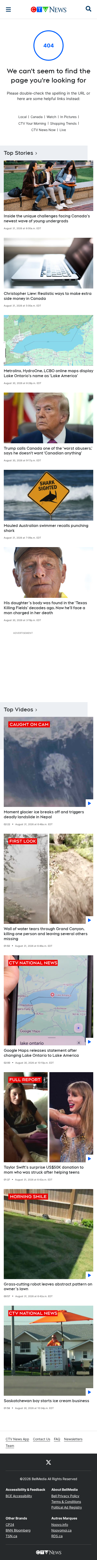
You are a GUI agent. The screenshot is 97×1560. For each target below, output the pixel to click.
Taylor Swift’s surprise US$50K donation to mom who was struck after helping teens (44, 1170)
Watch (51, 117)
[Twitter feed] (48, 1462)
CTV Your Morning (32, 123)
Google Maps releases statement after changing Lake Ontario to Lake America (41, 1053)
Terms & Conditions (66, 1502)
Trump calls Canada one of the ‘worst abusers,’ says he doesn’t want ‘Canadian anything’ (48, 451)
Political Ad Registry (66, 1507)
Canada (37, 117)
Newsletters (73, 1439)
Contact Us (41, 1439)
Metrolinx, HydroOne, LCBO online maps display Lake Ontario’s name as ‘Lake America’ (48, 373)
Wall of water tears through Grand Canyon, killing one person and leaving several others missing (46, 934)
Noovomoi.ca (61, 1530)
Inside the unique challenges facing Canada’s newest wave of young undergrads (47, 218)
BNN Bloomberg (18, 1530)
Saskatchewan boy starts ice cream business (46, 1401)
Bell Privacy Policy (65, 1496)
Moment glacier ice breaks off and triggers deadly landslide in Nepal (44, 814)
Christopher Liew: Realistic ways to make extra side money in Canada (48, 296)
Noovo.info (59, 1525)
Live (63, 130)
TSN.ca (11, 1536)
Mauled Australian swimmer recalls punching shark (46, 528)
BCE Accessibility (19, 1496)
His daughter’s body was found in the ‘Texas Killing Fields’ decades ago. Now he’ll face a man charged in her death (45, 608)
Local (22, 117)
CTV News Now (43, 130)
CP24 (10, 1525)
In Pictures (68, 117)
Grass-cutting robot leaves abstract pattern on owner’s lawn (48, 1286)
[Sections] (8, 9)
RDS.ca (57, 1536)
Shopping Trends (63, 123)
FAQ (57, 1439)
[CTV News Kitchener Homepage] (48, 9)
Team (10, 1446)
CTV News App (17, 1439)
